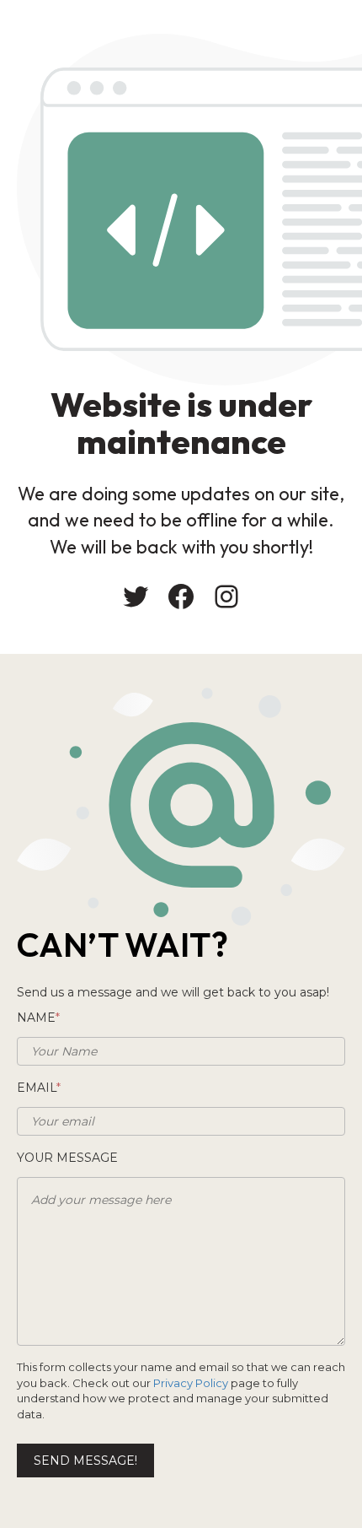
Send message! (85, 1460)
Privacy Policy (190, 1383)
